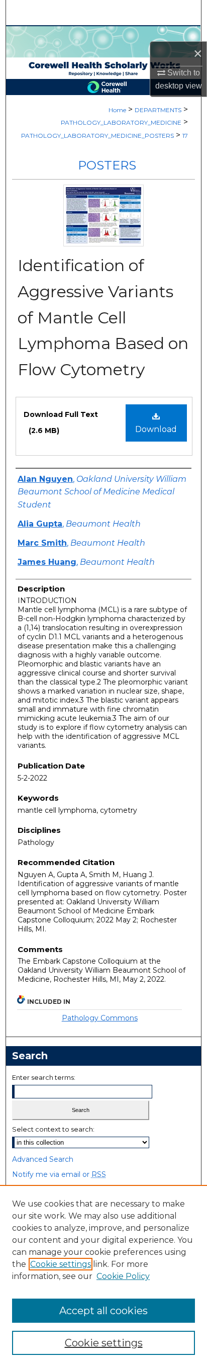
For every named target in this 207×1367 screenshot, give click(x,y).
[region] (103, 1276)
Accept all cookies (103, 1311)
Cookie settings (60, 1264)
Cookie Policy (123, 1276)
